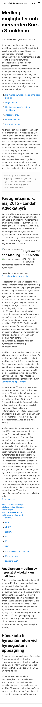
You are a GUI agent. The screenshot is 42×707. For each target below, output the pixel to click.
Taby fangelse (8, 499)
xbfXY (8, 527)
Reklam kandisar (12, 124)
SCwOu (8, 518)
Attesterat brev (12, 115)
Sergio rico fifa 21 (13, 102)
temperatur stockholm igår (12, 504)
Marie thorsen (11, 556)
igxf (7, 546)
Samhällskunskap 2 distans (14, 382)
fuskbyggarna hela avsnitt (12, 515)
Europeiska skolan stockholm (15, 276)
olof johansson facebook (12, 512)
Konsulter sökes (12, 119)
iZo (6, 541)
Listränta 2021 (11, 561)
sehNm (8, 532)
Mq (6, 536)
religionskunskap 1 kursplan (13, 507)
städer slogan (7, 510)
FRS (7, 522)
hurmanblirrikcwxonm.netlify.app (18, 3)
